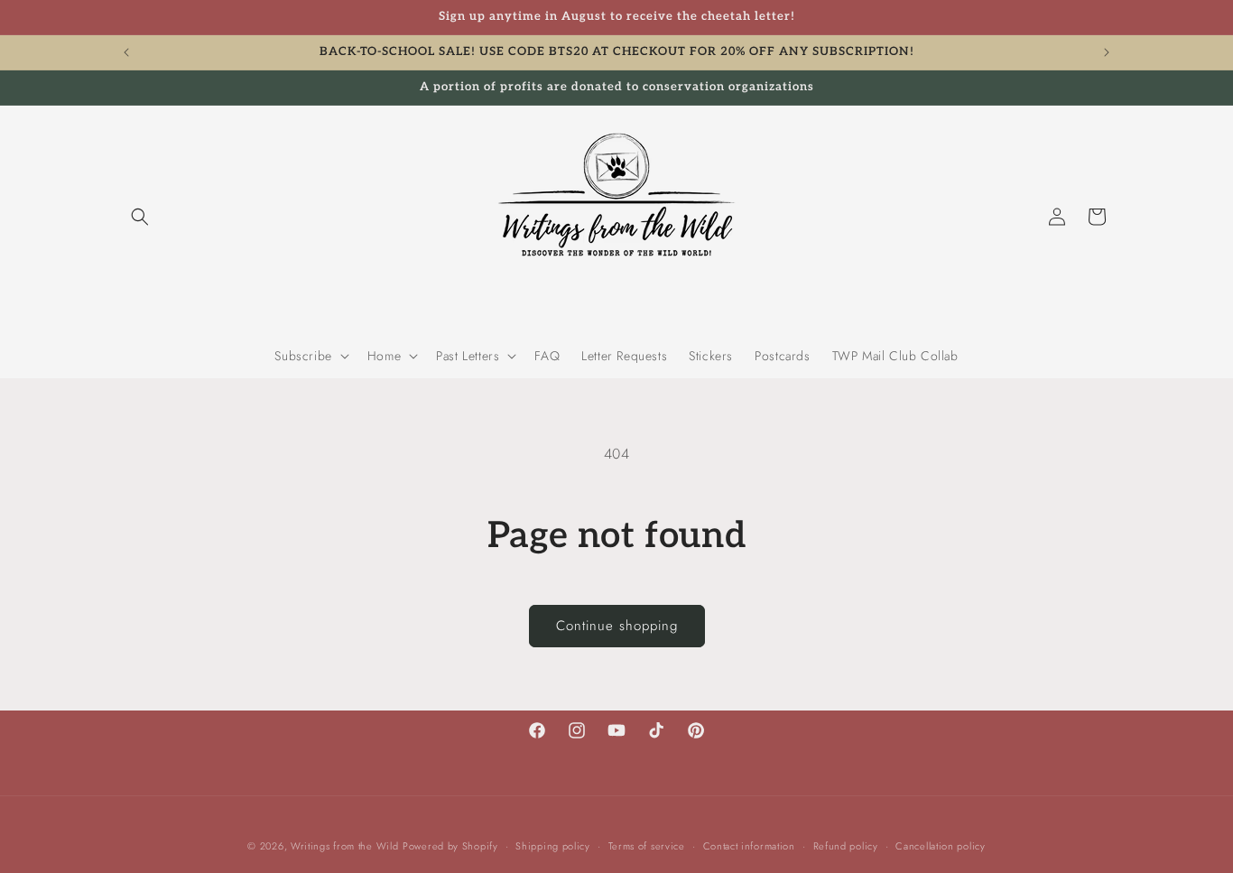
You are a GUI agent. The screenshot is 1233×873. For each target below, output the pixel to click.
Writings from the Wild (344, 846)
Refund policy (845, 845)
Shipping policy (552, 845)
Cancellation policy (940, 845)
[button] (140, 217)
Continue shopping (617, 626)
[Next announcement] (1106, 52)
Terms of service (646, 845)
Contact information (749, 845)
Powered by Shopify (450, 846)
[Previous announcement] (126, 52)
